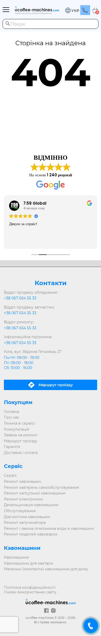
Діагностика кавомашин (27, 516)
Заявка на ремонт (21, 435)
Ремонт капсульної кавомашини (35, 493)
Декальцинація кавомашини (31, 505)
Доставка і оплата (21, 452)
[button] (72, 10)
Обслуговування (19, 510)
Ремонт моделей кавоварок (30, 534)
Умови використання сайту (30, 592)
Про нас (11, 417)
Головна (11, 411)
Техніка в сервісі (19, 423)
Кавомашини (16, 557)
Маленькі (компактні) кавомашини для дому (46, 569)
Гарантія (12, 446)
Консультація (16, 429)
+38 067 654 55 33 (20, 298)
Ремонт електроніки (23, 499)
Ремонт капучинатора (25, 522)
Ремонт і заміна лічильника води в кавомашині (49, 528)
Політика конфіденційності (30, 587)
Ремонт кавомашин (22, 481)
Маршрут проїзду (20, 441)
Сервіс (10, 475)
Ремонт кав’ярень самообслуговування (41, 487)
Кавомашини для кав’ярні (28, 563)
